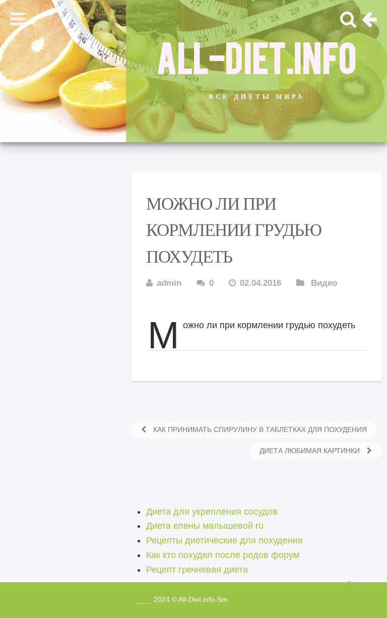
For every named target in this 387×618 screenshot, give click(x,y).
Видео (324, 283)
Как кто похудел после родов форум (222, 555)
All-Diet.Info (256, 56)
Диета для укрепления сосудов (212, 512)
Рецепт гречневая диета (197, 570)
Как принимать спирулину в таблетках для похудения (259, 429)
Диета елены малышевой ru (205, 526)
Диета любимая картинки (311, 451)
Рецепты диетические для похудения (224, 540)
